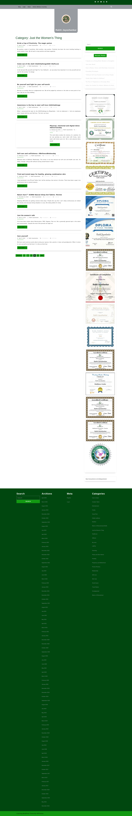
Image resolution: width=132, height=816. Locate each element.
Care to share (95, 497)
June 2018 (44, 749)
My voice (94, 542)
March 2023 (45, 538)
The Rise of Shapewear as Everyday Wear (98, 81)
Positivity (94, 558)
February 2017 (45, 781)
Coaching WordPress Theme (25, 813)
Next (42, 255)
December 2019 (46, 688)
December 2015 (46, 806)
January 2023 (45, 546)
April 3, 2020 (22, 45)
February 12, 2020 (23, 155)
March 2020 (45, 676)
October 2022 (45, 558)
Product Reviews (96, 566)
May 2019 (44, 712)
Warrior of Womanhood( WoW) (99, 525)
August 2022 (45, 566)
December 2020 (46, 639)
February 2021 (45, 631)
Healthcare (94, 534)
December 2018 (46, 733)
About (29, 6)
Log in (68, 501)
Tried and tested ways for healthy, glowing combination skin (41, 174)
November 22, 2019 (23, 196)
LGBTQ (94, 546)
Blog (19, 6)
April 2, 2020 (22, 86)
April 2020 (44, 672)
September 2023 (46, 522)
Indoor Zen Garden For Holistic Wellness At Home (100, 85)
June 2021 (44, 615)
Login (24, 6)
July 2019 (44, 708)
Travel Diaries (95, 587)
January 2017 (45, 785)
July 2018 (44, 745)
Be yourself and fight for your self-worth (33, 84)
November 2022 (46, 554)
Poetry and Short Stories (98, 554)
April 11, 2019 (22, 217)
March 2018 (45, 757)
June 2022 (44, 574)
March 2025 (45, 501)
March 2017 (45, 777)
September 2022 (46, 562)
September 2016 (46, 797)
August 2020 (45, 656)
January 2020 (45, 684)
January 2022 (45, 587)
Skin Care (94, 579)
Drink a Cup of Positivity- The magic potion (34, 43)
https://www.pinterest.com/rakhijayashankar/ (96, 479)
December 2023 (46, 514)
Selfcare (94, 538)
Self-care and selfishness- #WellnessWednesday (36, 153)
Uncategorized (95, 591)
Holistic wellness (96, 518)
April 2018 (44, 753)
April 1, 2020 (22, 107)
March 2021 (45, 627)
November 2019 (46, 692)
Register (69, 497)
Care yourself (22, 236)
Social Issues (95, 583)
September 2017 (46, 773)
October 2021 (45, 599)
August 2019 (45, 704)
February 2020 (45, 680)
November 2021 (46, 595)
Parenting (94, 550)
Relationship (95, 570)
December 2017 (46, 765)
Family (93, 510)
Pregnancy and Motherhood (99, 562)
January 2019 (45, 728)
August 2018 (45, 741)
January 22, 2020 (23, 176)
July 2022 (44, 570)
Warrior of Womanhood (97, 595)
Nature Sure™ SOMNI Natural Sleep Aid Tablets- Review (39, 195)
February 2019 (45, 724)
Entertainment (95, 506)
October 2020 (45, 647)
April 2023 (44, 534)
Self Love (94, 574)
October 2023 (45, 518)
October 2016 (45, 793)
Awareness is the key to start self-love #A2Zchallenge (38, 105)
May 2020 (44, 668)
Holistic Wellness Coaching (40, 6)
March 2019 (45, 720)
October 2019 (45, 696)
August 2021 (45, 607)
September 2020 (46, 651)
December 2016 (46, 789)
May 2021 (44, 619)
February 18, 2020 (55, 129)
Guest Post (94, 514)
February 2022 (45, 583)
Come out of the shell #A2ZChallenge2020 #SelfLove (38, 64)
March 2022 (45, 579)
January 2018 (45, 761)
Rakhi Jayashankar (66, 30)
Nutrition (94, 521)
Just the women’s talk (26, 215)
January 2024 (45, 510)
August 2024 (45, 506)
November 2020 (46, 643)
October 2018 (45, 737)
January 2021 (45, 635)
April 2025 (44, 497)
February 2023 (45, 542)
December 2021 (46, 591)
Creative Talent (95, 501)
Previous (19, 255)
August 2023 (45, 526)
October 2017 (45, 769)
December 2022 (46, 550)
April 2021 (44, 623)
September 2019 (46, 700)
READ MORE (22, 55)
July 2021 (44, 611)
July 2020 (44, 660)
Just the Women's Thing (98, 530)
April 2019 (44, 716)
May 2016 (44, 801)
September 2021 (46, 603)
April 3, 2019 (22, 238)
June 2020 (44, 664)
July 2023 (44, 530)
